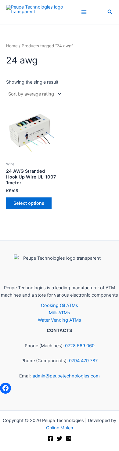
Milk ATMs (59, 313)
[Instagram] (68, 438)
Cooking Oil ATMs (59, 305)
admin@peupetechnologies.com (66, 376)
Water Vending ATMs (59, 320)
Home (12, 45)
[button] (110, 12)
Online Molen (59, 428)
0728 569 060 (80, 345)
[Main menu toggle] (84, 12)
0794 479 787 (83, 360)
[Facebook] (5, 388)
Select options (28, 203)
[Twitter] (59, 438)
